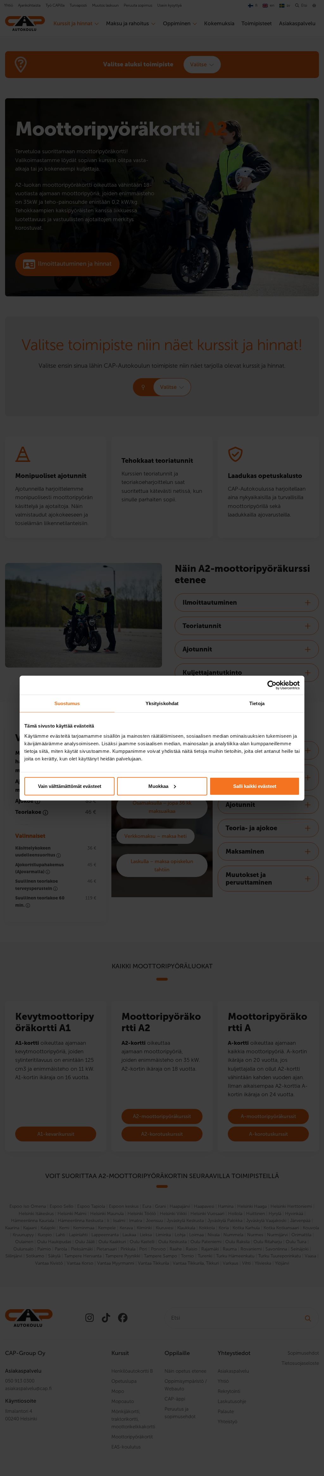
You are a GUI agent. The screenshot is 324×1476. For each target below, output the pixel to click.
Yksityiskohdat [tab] (162, 703)
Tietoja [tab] (257, 703)
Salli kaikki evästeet (254, 786)
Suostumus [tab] (67, 703)
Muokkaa (158, 786)
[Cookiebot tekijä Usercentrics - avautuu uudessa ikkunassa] (272, 685)
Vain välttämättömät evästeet (69, 786)
